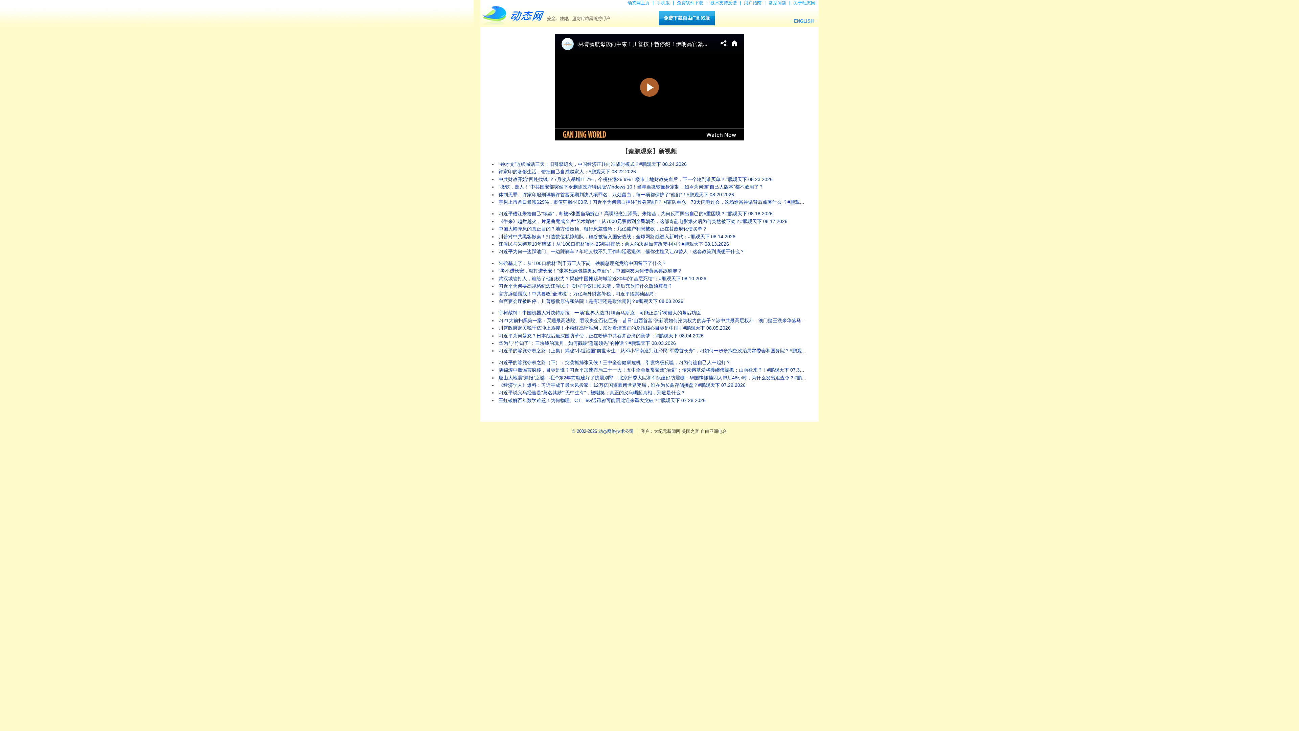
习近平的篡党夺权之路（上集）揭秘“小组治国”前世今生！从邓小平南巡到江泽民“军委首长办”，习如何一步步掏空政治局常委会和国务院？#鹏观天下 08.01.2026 (668, 350)
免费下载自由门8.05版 (687, 18)
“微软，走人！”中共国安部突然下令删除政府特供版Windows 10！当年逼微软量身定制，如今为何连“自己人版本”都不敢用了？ (631, 187)
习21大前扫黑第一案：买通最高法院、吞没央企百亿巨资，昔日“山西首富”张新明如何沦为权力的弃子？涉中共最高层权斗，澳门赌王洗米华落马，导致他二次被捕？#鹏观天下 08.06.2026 (695, 320)
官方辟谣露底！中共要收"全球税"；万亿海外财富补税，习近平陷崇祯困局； (578, 293)
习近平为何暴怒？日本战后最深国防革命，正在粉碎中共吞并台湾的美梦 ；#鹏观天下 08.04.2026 (601, 335)
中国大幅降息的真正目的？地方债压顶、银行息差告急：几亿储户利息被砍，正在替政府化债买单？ (603, 228)
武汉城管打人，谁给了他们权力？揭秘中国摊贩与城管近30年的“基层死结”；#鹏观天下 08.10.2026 (602, 278)
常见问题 (777, 2)
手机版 (663, 2)
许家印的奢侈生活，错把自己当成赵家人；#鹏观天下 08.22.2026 (567, 171)
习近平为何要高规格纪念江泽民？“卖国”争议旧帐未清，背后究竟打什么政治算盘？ (586, 286)
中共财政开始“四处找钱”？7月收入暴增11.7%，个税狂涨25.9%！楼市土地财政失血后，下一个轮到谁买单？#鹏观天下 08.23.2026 (636, 179)
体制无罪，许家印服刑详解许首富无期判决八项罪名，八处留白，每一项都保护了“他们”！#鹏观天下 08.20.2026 (616, 194)
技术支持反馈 (723, 2)
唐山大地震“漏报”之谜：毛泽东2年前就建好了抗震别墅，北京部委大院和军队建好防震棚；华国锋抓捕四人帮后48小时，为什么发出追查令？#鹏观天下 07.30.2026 (670, 377)
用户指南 (752, 2)
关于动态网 (804, 2)
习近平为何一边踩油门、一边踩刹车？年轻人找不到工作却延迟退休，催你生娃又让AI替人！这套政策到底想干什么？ (622, 251)
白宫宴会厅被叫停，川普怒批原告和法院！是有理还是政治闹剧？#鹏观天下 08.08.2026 (591, 301)
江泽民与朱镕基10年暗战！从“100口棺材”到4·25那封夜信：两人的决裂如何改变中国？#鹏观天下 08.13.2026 (614, 244)
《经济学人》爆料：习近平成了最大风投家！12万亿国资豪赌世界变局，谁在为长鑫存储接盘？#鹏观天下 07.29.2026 (622, 385)
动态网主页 (639, 2)
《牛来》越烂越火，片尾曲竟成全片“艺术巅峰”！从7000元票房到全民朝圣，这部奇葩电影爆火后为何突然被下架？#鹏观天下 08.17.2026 (643, 221)
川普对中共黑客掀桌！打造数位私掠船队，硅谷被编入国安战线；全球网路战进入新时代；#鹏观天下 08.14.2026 (617, 236)
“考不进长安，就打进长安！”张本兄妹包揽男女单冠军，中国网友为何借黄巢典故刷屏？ (590, 270)
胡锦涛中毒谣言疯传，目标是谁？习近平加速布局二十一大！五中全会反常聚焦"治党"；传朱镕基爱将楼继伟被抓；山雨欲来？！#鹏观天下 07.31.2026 (657, 370)
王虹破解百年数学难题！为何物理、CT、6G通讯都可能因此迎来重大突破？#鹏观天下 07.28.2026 (602, 400)
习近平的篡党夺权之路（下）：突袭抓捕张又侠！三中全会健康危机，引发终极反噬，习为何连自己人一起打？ (615, 362)
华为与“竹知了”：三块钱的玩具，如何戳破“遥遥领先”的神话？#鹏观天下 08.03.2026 (587, 343)
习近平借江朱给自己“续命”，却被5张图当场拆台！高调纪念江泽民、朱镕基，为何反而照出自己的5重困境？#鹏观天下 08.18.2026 (636, 213)
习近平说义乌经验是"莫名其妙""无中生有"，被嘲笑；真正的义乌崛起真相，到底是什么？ (592, 392)
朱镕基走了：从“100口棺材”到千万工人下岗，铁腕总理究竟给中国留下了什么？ (582, 263)
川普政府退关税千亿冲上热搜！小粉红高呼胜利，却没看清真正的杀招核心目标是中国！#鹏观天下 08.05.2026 (615, 328)
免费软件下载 (690, 2)
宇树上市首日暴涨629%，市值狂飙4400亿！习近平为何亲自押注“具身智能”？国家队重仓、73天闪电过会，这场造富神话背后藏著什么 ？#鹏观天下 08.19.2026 (667, 202)
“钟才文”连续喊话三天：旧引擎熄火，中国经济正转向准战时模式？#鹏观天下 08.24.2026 (593, 164)
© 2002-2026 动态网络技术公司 (603, 431)
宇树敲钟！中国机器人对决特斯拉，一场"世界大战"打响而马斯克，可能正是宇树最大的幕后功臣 (600, 312)
